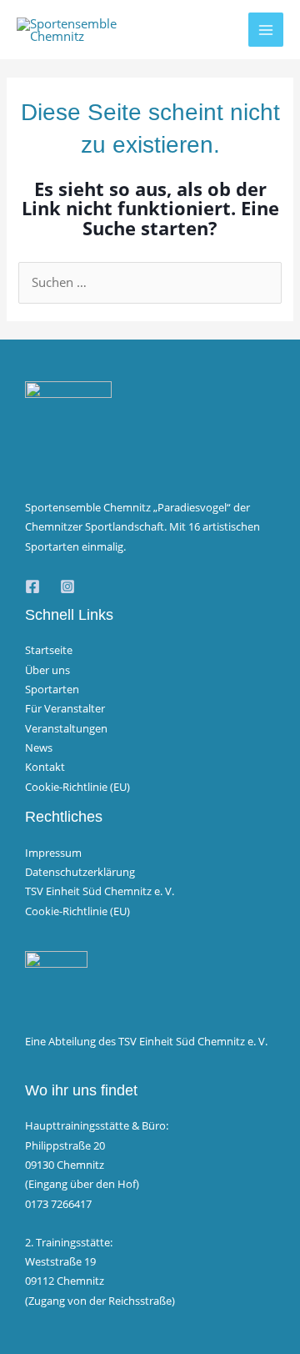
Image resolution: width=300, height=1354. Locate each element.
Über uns (47, 669)
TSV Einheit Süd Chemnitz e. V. (99, 890)
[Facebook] (32, 586)
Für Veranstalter (65, 708)
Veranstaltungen (66, 728)
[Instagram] (67, 586)
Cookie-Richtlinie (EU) (77, 786)
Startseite (48, 649)
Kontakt (45, 766)
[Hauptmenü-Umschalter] (265, 30)
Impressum (53, 852)
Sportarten (52, 689)
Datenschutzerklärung (80, 871)
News (38, 747)
